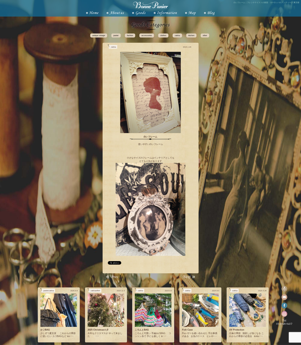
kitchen (191, 35)
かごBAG (45, 329)
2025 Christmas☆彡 (98, 329)
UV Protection (236, 329)
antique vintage (98, 35)
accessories (146, 35)
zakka (177, 35)
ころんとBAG (142, 329)
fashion (130, 35)
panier (116, 35)
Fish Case (187, 329)
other (205, 35)
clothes (163, 35)
